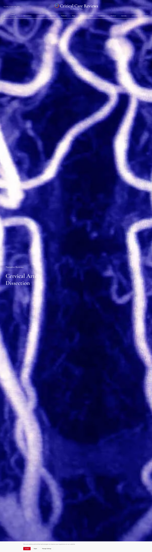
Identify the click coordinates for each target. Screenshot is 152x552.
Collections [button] (135, 16)
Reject (35, 548)
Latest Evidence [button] (13, 16)
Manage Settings (46, 548)
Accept (27, 548)
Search (146, 16)
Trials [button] (91, 16)
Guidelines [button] (101, 16)
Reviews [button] (113, 16)
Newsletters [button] (27, 16)
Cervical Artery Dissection (24, 279)
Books (82, 16)
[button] (4, 15)
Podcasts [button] (64, 16)
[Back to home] (76, 7)
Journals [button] (123, 16)
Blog (73, 16)
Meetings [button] (53, 16)
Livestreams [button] (41, 16)
